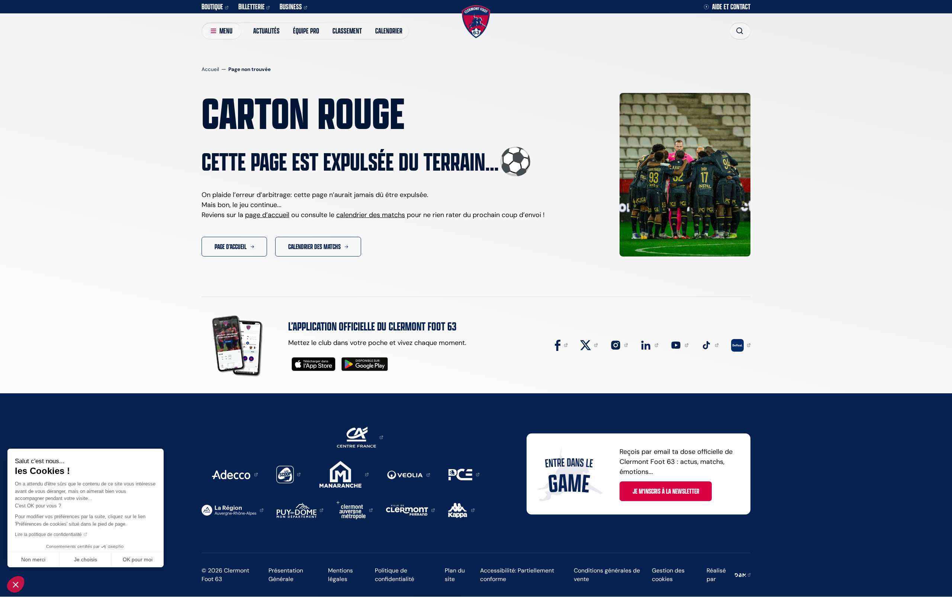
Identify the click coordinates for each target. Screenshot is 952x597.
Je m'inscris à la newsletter (666, 491)
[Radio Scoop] (288, 474)
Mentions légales (340, 575)
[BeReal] (740, 345)
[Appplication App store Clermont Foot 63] (313, 364)
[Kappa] (461, 510)
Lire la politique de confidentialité (48, 534)
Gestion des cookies (668, 575)
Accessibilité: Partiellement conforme (517, 575)
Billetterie (251, 6)
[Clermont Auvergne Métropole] (355, 510)
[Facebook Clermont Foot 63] (561, 345)
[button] (16, 584)
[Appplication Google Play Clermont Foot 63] (364, 364)
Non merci (33, 559)
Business (291, 6)
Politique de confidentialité (394, 575)
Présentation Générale (285, 575)
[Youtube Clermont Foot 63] (679, 345)
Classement (347, 31)
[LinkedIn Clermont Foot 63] (649, 345)
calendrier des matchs (370, 215)
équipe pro (306, 31)
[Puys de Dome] (300, 510)
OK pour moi (137, 559)
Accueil (210, 69)
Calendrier (388, 31)
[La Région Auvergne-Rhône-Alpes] (232, 510)
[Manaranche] (344, 474)
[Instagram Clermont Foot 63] (619, 345)
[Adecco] (235, 474)
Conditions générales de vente (607, 575)
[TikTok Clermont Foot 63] (710, 345)
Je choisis (85, 559)
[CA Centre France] (360, 437)
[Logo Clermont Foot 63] (476, 21)
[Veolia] (408, 474)
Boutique (212, 6)
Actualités (266, 31)
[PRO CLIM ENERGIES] (463, 474)
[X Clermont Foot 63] (589, 345)
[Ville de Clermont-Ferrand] (410, 510)
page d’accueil (267, 215)
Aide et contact (731, 7)
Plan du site (455, 575)
